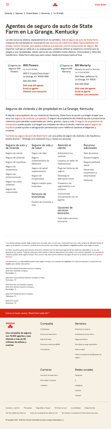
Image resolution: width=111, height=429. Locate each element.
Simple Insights (91, 158)
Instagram (79, 385)
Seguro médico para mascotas (42, 184)
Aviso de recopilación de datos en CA (44, 413)
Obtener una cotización (35, 91)
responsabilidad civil (88, 43)
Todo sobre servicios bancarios (68, 220)
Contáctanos (45, 329)
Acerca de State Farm (48, 334)
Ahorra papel (80, 349)
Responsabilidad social (92, 163)
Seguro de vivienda (15, 158)
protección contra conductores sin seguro (73, 46)
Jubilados (43, 385)
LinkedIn (78, 390)
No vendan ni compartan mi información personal (80, 413)
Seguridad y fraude (43, 408)
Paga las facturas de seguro (68, 169)
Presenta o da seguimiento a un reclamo (66, 186)
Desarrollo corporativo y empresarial (90, 173)
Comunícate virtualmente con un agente (68, 197)
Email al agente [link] (30, 88)
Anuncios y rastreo (13, 408)
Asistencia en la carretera (84, 334)
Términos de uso (60, 408)
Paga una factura (81, 339)
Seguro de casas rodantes (14, 183)
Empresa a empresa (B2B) (50, 344)
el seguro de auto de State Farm (82, 40)
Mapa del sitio (90, 408)
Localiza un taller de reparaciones (68, 162)
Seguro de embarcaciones (13, 175)
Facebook (78, 375)
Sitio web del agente (33, 85)
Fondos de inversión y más (42, 203)
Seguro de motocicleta (11, 190)
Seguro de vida (39, 153)
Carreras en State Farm (49, 375)
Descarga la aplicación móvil (66, 177)
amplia (9, 46)
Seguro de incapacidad (38, 177)
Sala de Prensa (45, 339)
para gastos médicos (40, 46)
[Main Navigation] (7, 4)
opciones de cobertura (61, 43)
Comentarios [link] (45, 349)
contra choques (21, 46)
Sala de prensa (91, 153)
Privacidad (28, 408)
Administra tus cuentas (65, 154)
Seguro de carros (14, 153)
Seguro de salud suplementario (40, 169)
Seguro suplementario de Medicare (40, 161)
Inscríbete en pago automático (86, 344)
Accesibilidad (76, 408)
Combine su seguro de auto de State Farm (27, 136)
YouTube (78, 395)
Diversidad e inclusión (48, 380)
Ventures (88, 180)
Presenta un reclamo (82, 329)
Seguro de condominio (11, 168)
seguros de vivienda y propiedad (30, 118)
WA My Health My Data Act (16, 413)
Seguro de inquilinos (16, 162)
